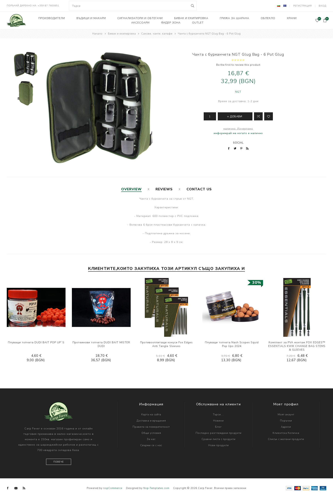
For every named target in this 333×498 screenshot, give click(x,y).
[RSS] (24, 488)
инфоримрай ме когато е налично (238, 133)
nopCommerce (112, 488)
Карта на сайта (151, 414)
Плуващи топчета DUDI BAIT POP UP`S (36, 342)
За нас (151, 439)
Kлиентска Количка (286, 433)
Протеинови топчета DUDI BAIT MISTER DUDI (101, 344)
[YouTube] (16, 488)
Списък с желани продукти (286, 439)
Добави (48, 307)
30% (256, 282)
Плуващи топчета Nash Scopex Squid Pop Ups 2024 (232, 344)
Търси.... (218, 414)
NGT (238, 92)
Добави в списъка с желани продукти (40, 307)
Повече (58, 461)
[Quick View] (24, 307)
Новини (218, 420)
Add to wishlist (268, 116)
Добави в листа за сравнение (258, 116)
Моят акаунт (286, 414)
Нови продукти (218, 445)
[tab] (131, 189)
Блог (218, 427)
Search (192, 6)
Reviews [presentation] (164, 189)
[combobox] (133, 6)
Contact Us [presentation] (199, 189)
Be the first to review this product (238, 65)
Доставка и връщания (151, 420)
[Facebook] (8, 488)
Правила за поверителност (151, 427)
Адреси (286, 427)
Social (238, 142)
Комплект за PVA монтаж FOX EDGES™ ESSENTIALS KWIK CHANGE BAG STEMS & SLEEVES (296, 346)
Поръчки (286, 420)
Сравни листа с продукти (218, 439)
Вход (322, 5)
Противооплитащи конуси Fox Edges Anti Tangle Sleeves (166, 344)
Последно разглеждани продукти (218, 433)
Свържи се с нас (151, 445)
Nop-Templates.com (156, 488)
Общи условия (151, 433)
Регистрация (302, 5)
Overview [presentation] (131, 189)
